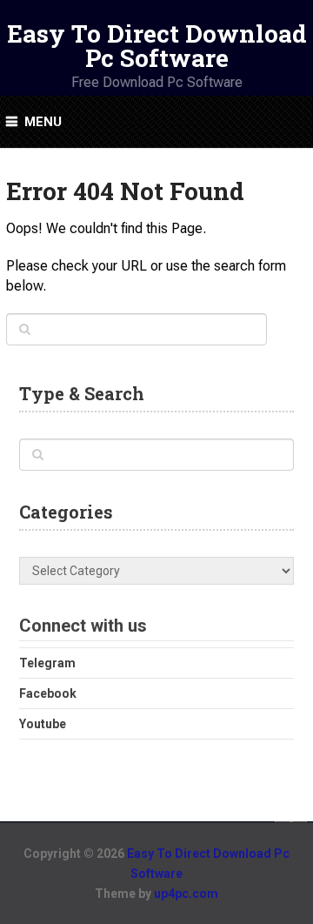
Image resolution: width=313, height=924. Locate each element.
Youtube (42, 724)
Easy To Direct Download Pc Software (157, 45)
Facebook (48, 693)
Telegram (47, 663)
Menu (43, 122)
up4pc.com (186, 894)
